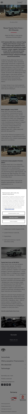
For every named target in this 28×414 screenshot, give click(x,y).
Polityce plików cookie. (9, 209)
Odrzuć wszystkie (13, 221)
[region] (14, 207)
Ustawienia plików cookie (13, 213)
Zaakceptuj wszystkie (13, 217)
